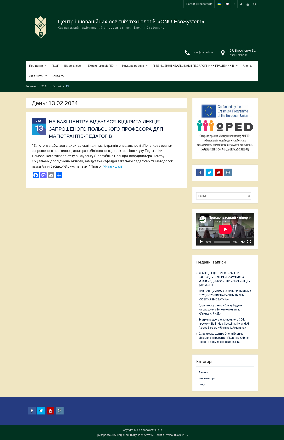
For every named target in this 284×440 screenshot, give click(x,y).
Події (55, 65)
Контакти (58, 76)
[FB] (234, 4)
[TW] (241, 4)
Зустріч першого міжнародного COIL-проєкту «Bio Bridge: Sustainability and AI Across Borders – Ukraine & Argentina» (224, 323)
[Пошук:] (224, 195)
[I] (254, 4)
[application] (225, 229)
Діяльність (36, 76)
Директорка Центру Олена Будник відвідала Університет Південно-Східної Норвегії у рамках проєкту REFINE (224, 337)
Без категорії (207, 378)
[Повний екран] (249, 242)
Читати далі (112, 166)
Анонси (248, 65)
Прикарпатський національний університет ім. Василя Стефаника (137, 435)
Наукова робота (133, 65)
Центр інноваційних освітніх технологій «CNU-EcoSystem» (131, 22)
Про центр (36, 65)
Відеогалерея (73, 65)
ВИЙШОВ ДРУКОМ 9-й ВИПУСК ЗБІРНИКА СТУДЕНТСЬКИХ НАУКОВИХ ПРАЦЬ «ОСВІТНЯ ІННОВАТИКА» (225, 295)
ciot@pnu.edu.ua (203, 52)
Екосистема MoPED (101, 65)
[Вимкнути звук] (243, 242)
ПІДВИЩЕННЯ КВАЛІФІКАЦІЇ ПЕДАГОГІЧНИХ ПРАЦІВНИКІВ (193, 65)
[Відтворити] (201, 242)
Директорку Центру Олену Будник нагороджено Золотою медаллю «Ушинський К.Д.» (220, 309)
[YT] (248, 4)
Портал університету (199, 3)
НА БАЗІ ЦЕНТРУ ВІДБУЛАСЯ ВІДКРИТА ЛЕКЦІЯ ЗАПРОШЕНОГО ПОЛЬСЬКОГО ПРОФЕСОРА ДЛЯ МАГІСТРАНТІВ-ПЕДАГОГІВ (106, 129)
